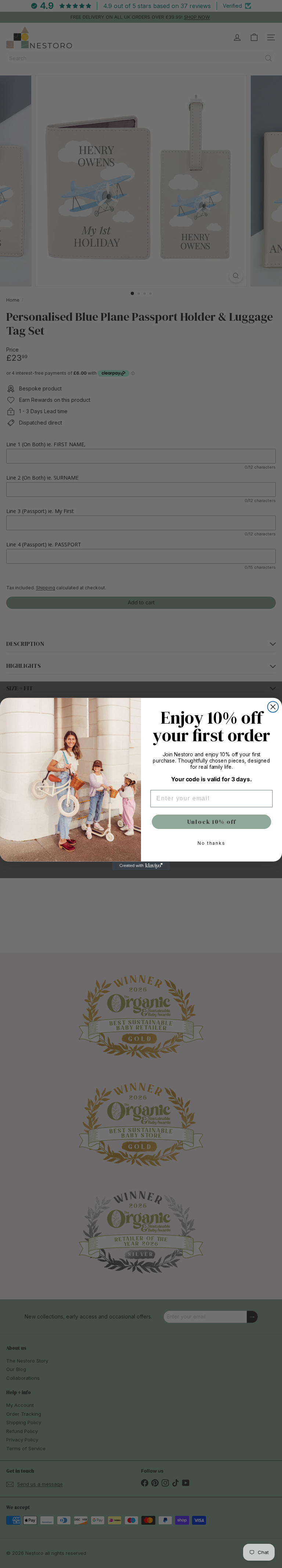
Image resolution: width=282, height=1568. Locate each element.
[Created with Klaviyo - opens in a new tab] (141, 866)
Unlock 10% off (211, 822)
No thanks (211, 843)
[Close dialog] (273, 707)
